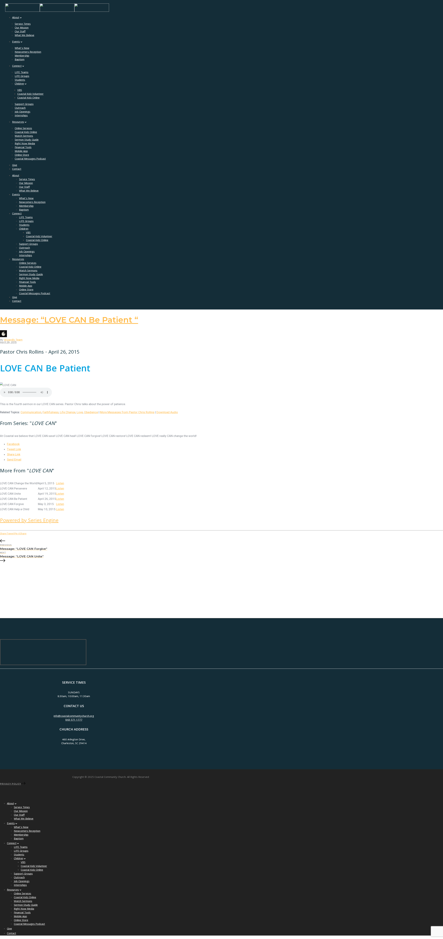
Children (19, 84)
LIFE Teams (21, 72)
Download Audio (167, 412)
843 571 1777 (73, 720)
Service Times (23, 24)
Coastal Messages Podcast (30, 159)
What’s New (22, 48)
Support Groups (24, 104)
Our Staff (20, 32)
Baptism (19, 60)
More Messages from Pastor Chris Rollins (127, 412)
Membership (22, 56)
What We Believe (24, 35)
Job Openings (22, 112)
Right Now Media (25, 144)
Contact (16, 169)
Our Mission (22, 28)
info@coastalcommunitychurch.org (74, 716)
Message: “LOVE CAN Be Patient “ (69, 320)
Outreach (20, 108)
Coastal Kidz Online (28, 98)
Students (20, 80)
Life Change (67, 412)
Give (14, 165)
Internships (21, 116)
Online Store (22, 155)
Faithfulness (51, 412)
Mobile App (21, 151)
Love (80, 412)
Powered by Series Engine (29, 521)
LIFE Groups (22, 76)
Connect (17, 66)
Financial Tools (23, 147)
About (15, 18)
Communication (31, 412)
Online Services (23, 128)
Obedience (91, 412)
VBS (19, 90)
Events (16, 42)
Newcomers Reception (28, 52)
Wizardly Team (13, 339)
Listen (60, 483)
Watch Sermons (24, 136)
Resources (18, 122)
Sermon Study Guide (27, 140)
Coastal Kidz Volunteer (30, 94)
